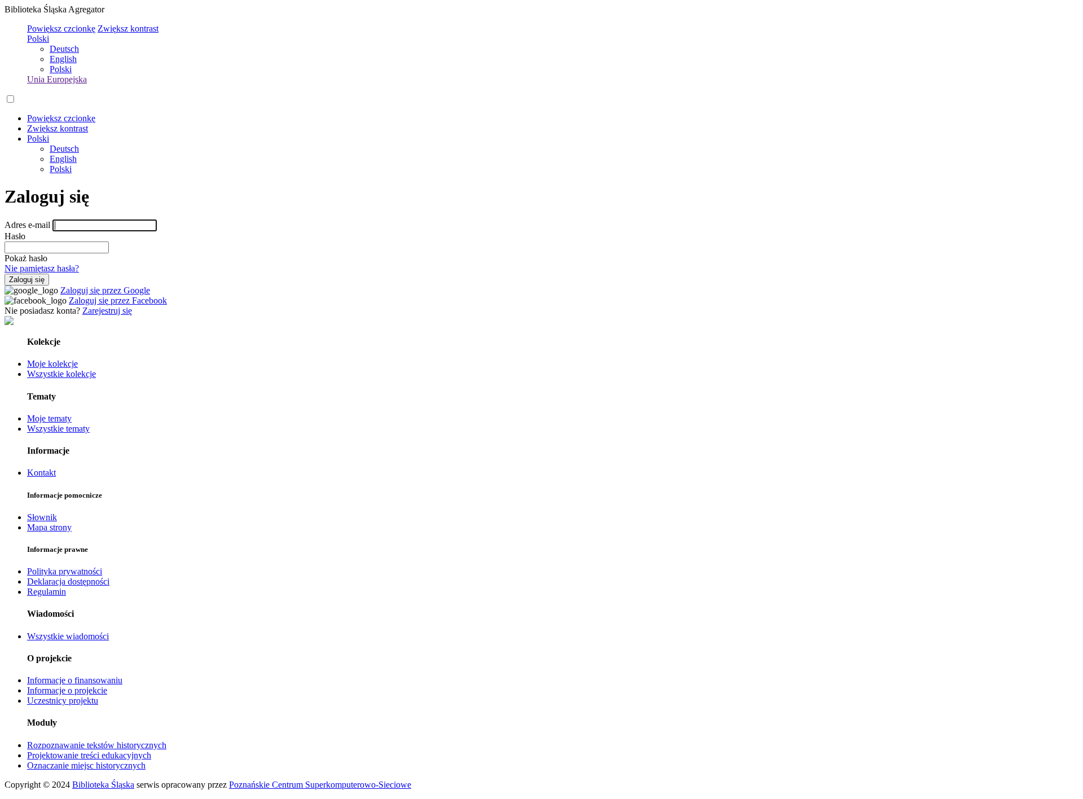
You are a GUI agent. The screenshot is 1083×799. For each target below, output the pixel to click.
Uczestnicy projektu (62, 700)
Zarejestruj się (107, 310)
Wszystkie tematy (58, 428)
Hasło (15, 236)
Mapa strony (49, 527)
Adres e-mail (27, 225)
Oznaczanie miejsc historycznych (86, 765)
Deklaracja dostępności (68, 581)
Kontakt (41, 472)
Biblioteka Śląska (103, 784)
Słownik (42, 517)
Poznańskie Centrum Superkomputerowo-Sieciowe (320, 784)
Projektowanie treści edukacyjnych (89, 755)
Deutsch (64, 49)
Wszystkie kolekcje (61, 374)
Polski (38, 38)
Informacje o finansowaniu (74, 680)
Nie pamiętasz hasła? (42, 268)
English (63, 59)
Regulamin (46, 591)
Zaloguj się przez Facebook (118, 300)
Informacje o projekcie (67, 690)
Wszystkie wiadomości (68, 636)
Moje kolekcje (52, 363)
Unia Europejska (57, 79)
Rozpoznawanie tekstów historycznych (96, 745)
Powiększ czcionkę (61, 28)
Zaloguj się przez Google (105, 290)
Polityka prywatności (64, 571)
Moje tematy (49, 418)
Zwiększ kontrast (128, 28)
